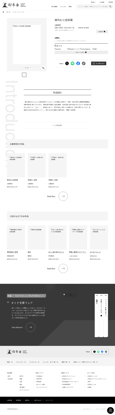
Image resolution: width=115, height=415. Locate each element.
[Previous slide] (23, 67)
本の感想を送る (100, 63)
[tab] (97, 315)
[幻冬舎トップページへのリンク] (14, 7)
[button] (24, 75)
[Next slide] (30, 67)
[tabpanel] (45, 315)
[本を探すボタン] (110, 6)
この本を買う (58, 125)
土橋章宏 (58, 25)
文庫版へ (57, 38)
